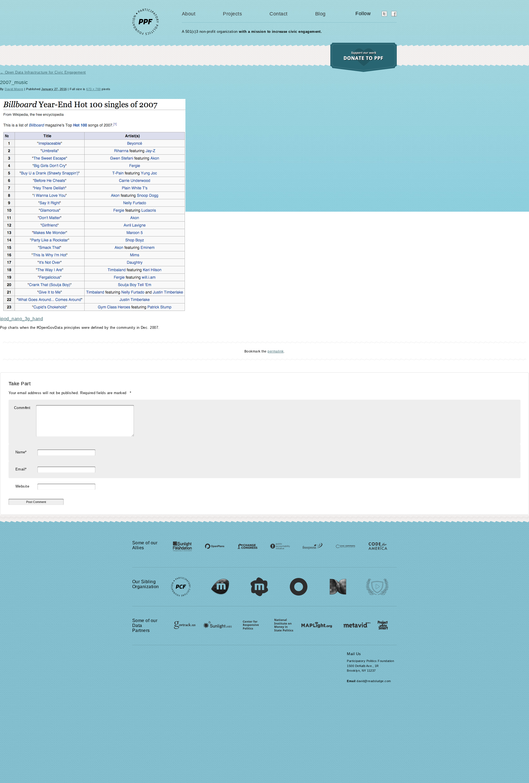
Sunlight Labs (215, 623)
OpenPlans (214, 545)
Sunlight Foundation (182, 545)
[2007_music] (92, 310)
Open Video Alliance (378, 584)
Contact (278, 14)
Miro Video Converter (338, 584)
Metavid (349, 623)
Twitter (384, 14)
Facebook (394, 14)
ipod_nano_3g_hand (21, 318)
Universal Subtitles (299, 584)
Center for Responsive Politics (249, 623)
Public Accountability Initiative (278, 545)
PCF (181, 584)
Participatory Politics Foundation (151, 21)
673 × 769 (93, 89)
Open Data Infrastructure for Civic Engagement (43, 72)
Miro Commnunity (259, 584)
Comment (22, 408)
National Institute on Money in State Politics (282, 623)
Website (22, 486)
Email (20, 469)
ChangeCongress (246, 545)
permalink (276, 351)
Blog (320, 14)
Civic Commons (341, 545)
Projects (232, 14)
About (188, 14)
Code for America (373, 545)
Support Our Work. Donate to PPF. (363, 57)
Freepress (309, 545)
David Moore (14, 89)
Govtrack (181, 623)
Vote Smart (379, 623)
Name (20, 452)
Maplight (316, 623)
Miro (220, 584)
